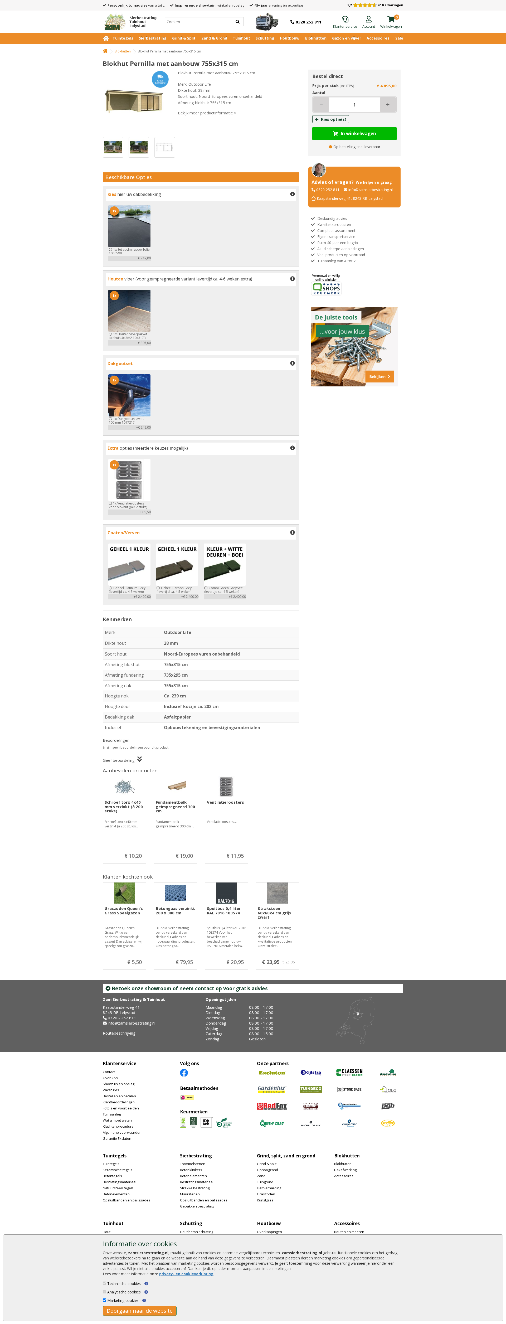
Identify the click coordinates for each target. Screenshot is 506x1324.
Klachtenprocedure (118, 1126)
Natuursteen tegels (118, 1188)
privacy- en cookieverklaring (186, 1273)
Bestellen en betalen (119, 1096)
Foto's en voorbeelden (121, 1108)
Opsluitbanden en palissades (126, 1200)
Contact (109, 1071)
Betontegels (112, 1175)
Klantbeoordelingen (119, 1102)
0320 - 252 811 (122, 1017)
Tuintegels (123, 38)
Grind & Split (184, 38)
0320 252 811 (327, 189)
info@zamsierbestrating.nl (370, 189)
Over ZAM (111, 1077)
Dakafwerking (345, 1169)
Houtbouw (289, 38)
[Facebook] (184, 1072)
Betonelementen (116, 1194)
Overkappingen (269, 1231)
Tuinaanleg (112, 1114)
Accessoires (378, 38)
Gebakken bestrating (197, 1206)
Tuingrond (265, 1182)
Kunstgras (265, 1200)
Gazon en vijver (346, 38)
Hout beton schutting (196, 1231)
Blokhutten (316, 38)
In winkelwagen (358, 133)
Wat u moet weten (117, 1120)
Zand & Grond (214, 38)
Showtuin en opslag (118, 1083)
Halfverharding (269, 1188)
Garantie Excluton (117, 1138)
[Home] (105, 51)
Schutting (265, 38)
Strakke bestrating (195, 1188)
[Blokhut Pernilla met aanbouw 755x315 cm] (136, 101)
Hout (106, 1231)
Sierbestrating (153, 38)
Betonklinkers (191, 1169)
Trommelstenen (192, 1163)
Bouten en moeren (349, 1231)
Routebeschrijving (119, 1033)
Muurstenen (190, 1194)
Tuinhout (241, 38)
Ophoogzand (267, 1169)
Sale (399, 38)
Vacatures (111, 1090)
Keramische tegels (117, 1169)
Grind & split (266, 1163)
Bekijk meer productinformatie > (207, 112)
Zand (261, 1175)
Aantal (318, 92)
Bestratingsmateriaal (119, 1182)
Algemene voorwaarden (122, 1132)
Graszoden (266, 1194)
